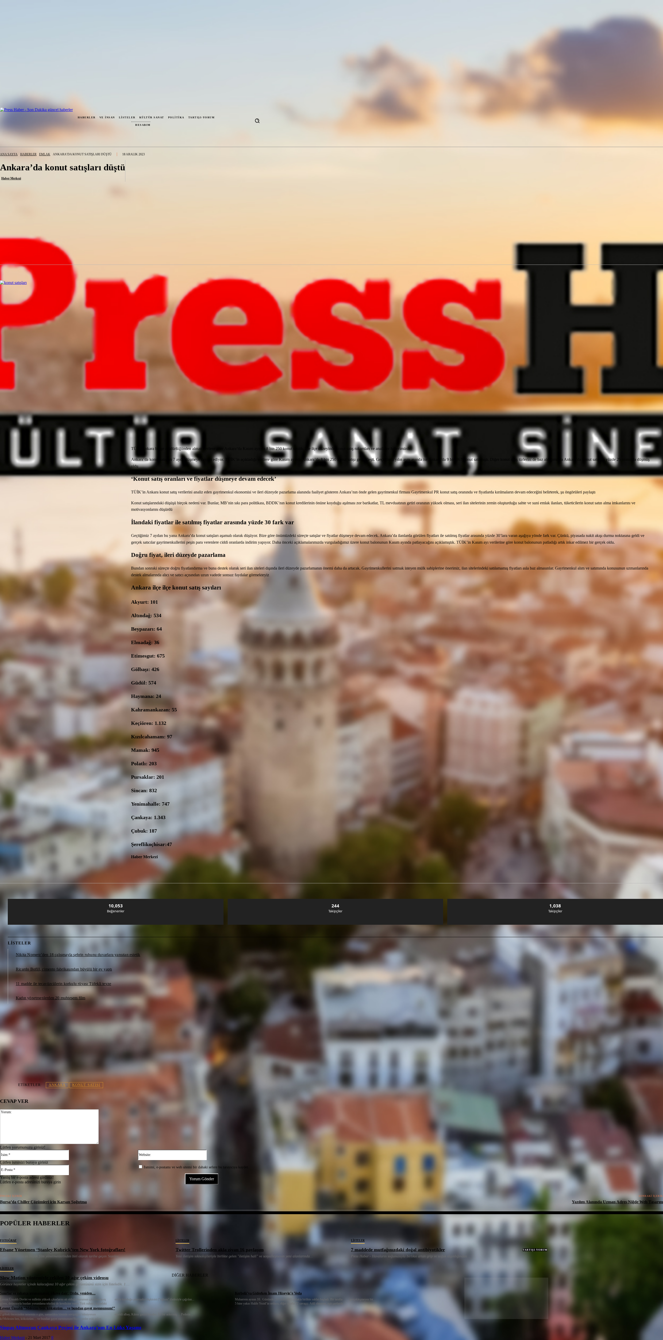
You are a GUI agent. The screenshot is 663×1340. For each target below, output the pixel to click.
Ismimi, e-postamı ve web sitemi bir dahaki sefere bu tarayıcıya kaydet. (196, 1167)
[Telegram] (158, 870)
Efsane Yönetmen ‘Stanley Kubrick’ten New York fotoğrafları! (62, 1249)
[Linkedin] (102, 870)
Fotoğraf (8, 1240)
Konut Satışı (86, 1085)
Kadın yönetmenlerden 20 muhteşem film (50, 998)
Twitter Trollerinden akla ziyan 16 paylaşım (220, 1249)
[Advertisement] (331, 226)
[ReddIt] (121, 870)
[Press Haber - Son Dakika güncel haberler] (21, 120)
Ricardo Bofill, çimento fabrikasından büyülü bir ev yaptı (64, 969)
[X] (65, 870)
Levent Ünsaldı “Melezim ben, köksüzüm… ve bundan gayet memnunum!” (57, 1308)
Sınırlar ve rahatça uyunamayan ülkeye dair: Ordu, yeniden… (47, 1293)
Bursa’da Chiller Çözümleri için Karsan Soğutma (43, 1202)
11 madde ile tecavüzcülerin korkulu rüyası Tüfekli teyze (63, 983)
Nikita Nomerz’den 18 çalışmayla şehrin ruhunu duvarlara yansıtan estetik (78, 954)
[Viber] (176, 870)
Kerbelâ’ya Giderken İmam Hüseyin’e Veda (268, 1293)
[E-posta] (139, 870)
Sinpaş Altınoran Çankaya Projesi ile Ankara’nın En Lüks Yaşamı (70, 1327)
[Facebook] (46, 870)
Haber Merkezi (11, 178)
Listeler (182, 1240)
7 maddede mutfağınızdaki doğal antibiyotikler (398, 1249)
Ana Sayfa (9, 154)
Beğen (115, 901)
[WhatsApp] (83, 870)
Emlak (44, 154)
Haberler (28, 154)
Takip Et (335, 901)
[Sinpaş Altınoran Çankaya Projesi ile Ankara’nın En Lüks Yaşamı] (506, 1317)
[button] (257, 120)
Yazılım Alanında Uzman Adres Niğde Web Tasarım (617, 1202)
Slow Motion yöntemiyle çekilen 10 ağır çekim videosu (54, 1277)
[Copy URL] (195, 870)
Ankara (57, 1085)
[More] (395, 170)
